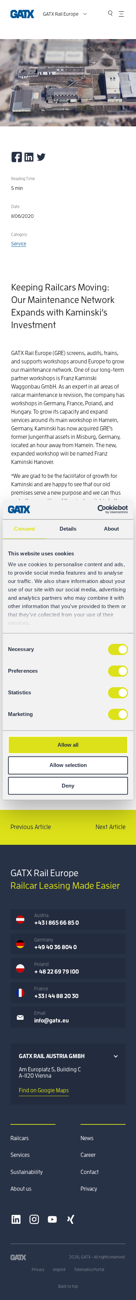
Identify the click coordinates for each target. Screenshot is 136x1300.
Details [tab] (68, 529)
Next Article (111, 827)
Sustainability (26, 1172)
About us (20, 1189)
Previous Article (30, 827)
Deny (68, 786)
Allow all (68, 745)
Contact (90, 1172)
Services (20, 1155)
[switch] (118, 671)
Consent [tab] (24, 529)
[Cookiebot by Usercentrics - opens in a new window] (98, 509)
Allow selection (68, 765)
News (87, 1138)
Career (88, 1155)
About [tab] (111, 529)
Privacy (89, 1189)
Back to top (68, 1286)
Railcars (19, 1138)
